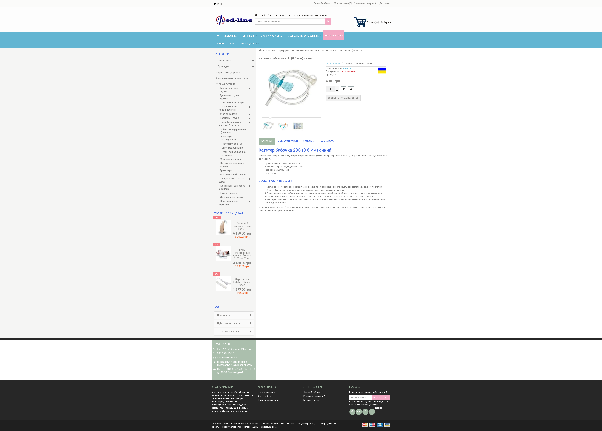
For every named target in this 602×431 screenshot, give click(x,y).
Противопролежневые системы (231, 165)
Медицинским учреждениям (303, 36)
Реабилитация (333, 35)
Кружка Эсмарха (228, 193)
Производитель (248, 44)
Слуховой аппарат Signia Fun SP (242, 226)
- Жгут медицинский (232, 147)
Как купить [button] (224, 315)
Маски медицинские (230, 159)
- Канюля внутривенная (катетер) (233, 131)
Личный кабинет (312, 392)
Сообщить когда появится (343, 98)
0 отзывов (347, 63)
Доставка (217, 424)
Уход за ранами (228, 113)
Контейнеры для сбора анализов (232, 187)
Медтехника (230, 36)
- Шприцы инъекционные (229, 138)
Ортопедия (249, 36)
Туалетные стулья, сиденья (229, 97)
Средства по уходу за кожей (231, 180)
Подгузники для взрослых (228, 203)
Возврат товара (312, 400)
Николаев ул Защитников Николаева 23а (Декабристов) (288, 424)
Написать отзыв (363, 63)
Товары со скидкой (268, 400)
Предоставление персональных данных (240, 427)
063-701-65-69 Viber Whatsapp (234, 349)
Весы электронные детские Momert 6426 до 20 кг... (242, 254)
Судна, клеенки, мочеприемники (228, 108)
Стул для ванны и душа (232, 102)
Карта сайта (264, 396)
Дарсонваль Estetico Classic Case (242, 282)
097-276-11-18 (225, 353)
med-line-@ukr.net (227, 357)
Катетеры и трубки (229, 118)
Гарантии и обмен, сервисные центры (241, 424)
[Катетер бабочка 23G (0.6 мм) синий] (268, 126)
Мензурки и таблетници (232, 174)
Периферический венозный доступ (230, 124)
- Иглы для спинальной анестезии (233, 153)
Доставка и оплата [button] (229, 323)
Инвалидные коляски (231, 197)
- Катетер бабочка (231, 143)
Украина (347, 68)
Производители (266, 392)
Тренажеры (225, 170)
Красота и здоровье (271, 36)
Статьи (220, 44)
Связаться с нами (269, 427)
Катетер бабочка (322, 50)
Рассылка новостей (314, 396)
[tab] (234, 315)
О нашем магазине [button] (228, 331)
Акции (231, 44)
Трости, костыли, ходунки (228, 90)
